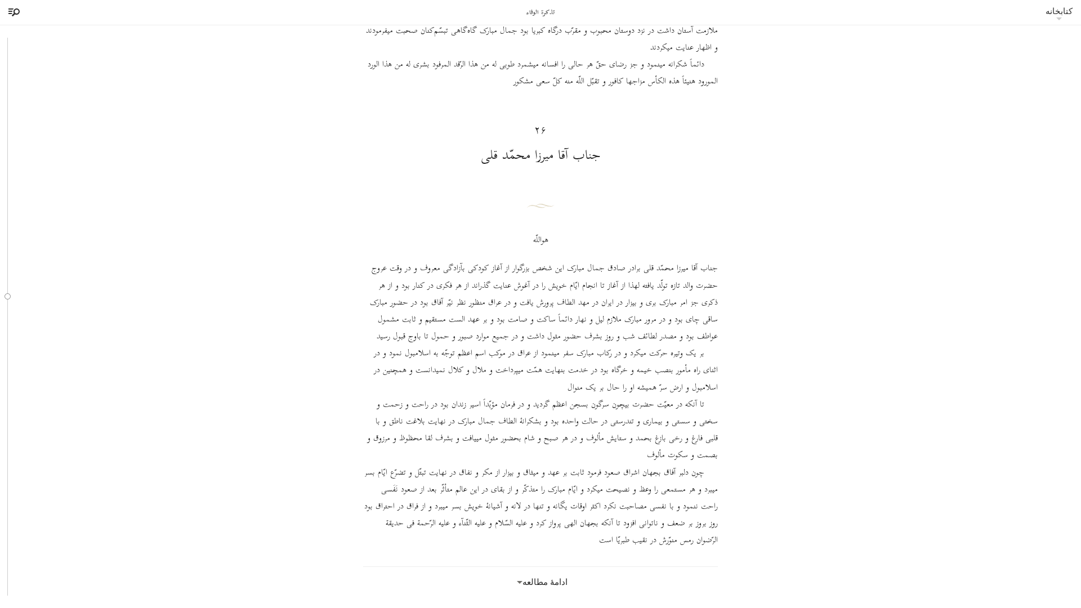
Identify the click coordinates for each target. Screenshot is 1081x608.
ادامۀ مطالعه (545, 582)
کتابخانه (1059, 11)
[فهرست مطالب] (12, 12)
